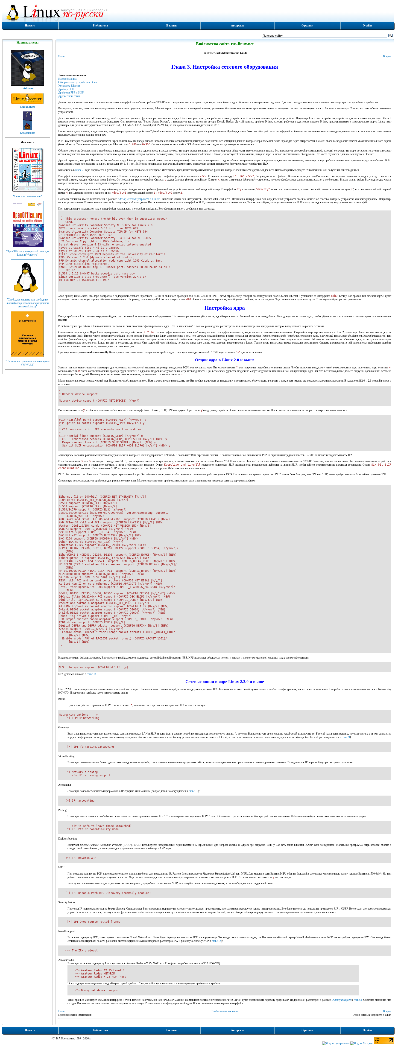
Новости (30, 25)
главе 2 (79, 170)
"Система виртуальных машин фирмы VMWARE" (28, 363)
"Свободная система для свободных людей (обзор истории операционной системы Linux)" (27, 303)
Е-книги (171, 25)
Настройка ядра (67, 78)
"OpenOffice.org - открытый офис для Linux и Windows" (27, 253)
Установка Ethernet (69, 85)
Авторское (237, 25)
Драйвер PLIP (66, 89)
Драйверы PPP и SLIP (71, 92)
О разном (307, 25)
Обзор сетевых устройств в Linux (77, 82)
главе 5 (358, 999)
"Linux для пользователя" (27, 196)
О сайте (367, 25)
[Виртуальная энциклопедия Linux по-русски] (198, 12)
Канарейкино (27, 132)
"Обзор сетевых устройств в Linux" (139, 199)
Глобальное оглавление (224, 1011)
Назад (61, 56)
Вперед (387, 56)
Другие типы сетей (69, 96)
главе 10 (193, 791)
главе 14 (91, 674)
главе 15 (216, 940)
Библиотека (100, 25)
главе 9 (346, 737)
